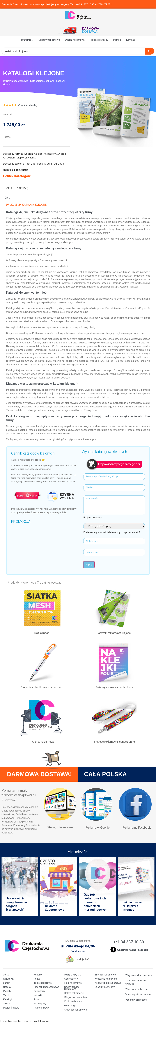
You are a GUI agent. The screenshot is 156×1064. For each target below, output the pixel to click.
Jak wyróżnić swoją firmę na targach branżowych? (16, 904)
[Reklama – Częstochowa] (58, 886)
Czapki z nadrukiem (105, 987)
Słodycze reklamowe (75, 1009)
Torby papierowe (43, 982)
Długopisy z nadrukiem (76, 997)
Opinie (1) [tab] (22, 188)
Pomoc (117, 39)
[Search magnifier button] (149, 51)
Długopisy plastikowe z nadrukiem (41, 687)
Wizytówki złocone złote (138, 975)
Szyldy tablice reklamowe (72, 988)
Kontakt (130, 39)
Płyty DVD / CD (72, 974)
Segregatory (71, 978)
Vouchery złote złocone (138, 994)
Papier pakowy (41, 1007)
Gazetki (7, 1003)
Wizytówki (8, 978)
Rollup (37, 978)
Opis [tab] (9, 188)
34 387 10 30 (87, 4)
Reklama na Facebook (136, 827)
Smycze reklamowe (105, 974)
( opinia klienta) (27, 105)
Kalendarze (40, 991)
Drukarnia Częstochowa (14, 4)
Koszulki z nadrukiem (106, 978)
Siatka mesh (41, 632)
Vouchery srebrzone (136, 999)
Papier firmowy (11, 1007)
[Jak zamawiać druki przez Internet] (136, 886)
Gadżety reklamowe (49, 39)
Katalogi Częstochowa (42, 81)
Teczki (6, 995)
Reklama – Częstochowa (54, 908)
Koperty (38, 974)
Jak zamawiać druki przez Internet (132, 906)
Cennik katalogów (16, 176)
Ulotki (6, 974)
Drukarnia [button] (26, 39)
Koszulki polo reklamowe (108, 982)
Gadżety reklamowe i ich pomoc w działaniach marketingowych (95, 902)
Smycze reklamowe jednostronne (114, 741)
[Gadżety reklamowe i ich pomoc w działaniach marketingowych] (97, 886)
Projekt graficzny (99, 39)
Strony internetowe (60, 827)
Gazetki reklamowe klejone (114, 632)
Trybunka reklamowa (42, 741)
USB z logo (70, 1005)
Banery (6, 982)
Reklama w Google (97, 827)
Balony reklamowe (74, 993)
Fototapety (40, 1003)
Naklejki (38, 995)
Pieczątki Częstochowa (46, 987)
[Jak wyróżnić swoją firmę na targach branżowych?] (20, 886)
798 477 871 (105, 4)
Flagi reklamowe (73, 982)
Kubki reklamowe (73, 1001)
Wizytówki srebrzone (136, 989)
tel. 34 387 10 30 (129, 942)
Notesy (7, 987)
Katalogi (7, 999)
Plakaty (7, 991)
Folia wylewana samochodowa (114, 687)
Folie (36, 999)
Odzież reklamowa (75, 39)
